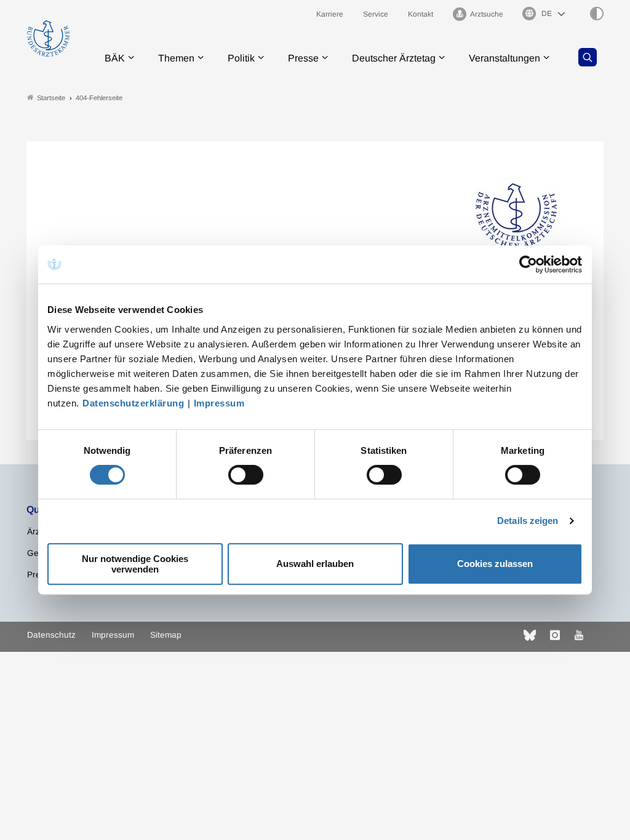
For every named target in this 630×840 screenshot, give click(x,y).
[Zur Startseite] (48, 38)
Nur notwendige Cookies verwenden (135, 563)
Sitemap (165, 635)
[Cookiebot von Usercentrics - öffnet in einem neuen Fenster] (529, 264)
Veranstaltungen (504, 58)
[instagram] (555, 635)
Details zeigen (527, 520)
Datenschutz (51, 635)
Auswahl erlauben (315, 563)
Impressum (219, 403)
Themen (176, 58)
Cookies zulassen (495, 563)
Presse (303, 58)
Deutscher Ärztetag (394, 58)
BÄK (115, 58)
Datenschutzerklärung (133, 403)
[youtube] (579, 635)
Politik (241, 58)
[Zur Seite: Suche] (587, 57)
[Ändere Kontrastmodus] (597, 13)
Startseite (51, 97)
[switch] (245, 475)
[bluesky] (529, 635)
